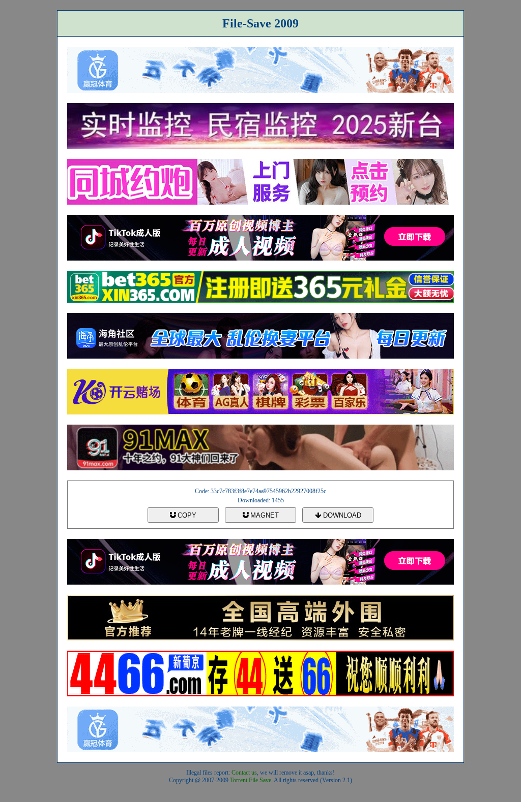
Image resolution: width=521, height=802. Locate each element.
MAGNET (263, 515)
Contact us (244, 772)
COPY (186, 515)
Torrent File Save (250, 780)
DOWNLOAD (341, 515)
